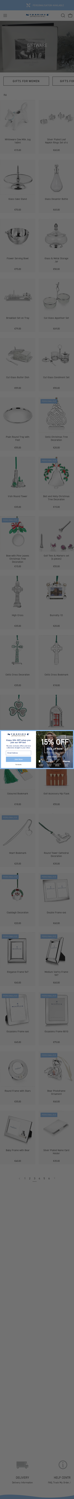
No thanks (18, 764)
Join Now (18, 759)
